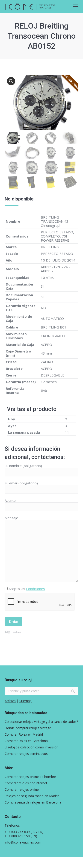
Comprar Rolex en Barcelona (26, 741)
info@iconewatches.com (23, 842)
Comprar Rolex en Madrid (24, 734)
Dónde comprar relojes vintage (28, 728)
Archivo (10, 701)
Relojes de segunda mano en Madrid (32, 796)
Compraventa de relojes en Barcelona (33, 802)
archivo (17, 632)
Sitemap (25, 701)
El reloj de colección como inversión (31, 747)
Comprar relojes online (22, 790)
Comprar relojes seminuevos (26, 754)
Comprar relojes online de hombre (30, 777)
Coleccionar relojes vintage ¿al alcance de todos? (41, 722)
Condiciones (35, 588)
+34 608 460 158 (17, 836)
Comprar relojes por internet (26, 783)
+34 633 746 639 (17, 832)
